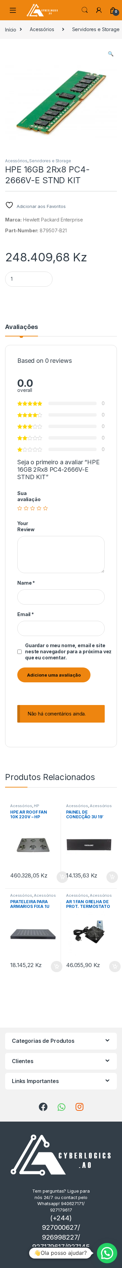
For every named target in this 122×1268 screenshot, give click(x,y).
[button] (111, 54)
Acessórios (42, 29)
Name (26, 583)
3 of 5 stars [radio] (32, 508)
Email (25, 614)
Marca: (13, 219)
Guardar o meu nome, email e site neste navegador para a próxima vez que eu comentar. (68, 651)
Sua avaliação (29, 496)
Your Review (26, 526)
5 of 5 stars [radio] (45, 508)
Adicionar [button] (57, 877)
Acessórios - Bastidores (89, 807)
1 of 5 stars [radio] (19, 508)
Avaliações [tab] (21, 327)
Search (84, 10)
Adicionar (66, 1256)
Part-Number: (21, 230)
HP (36, 805)
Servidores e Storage (50, 160)
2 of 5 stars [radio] (26, 508)
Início (10, 29)
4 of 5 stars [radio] (39, 508)
